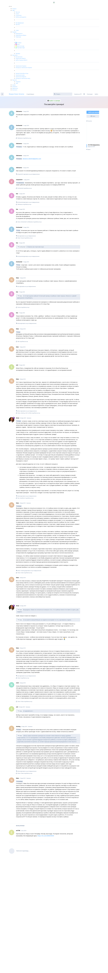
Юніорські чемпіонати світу (23, 78)
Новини (14, 8)
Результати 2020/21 (21, 58)
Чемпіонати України (21, 66)
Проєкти (14, 80)
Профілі (14, 32)
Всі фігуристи (19, 33)
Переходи (18, 37)
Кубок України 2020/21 (21, 60)
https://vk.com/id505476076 (46, 836)
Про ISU (18, 24)
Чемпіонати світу (20, 75)
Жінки (18, 44)
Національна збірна (21, 35)
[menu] (9, 6)
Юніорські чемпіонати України (24, 67)
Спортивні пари (20, 47)
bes (19, 230)
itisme (20, 147)
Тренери (18, 53)
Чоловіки (18, 42)
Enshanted (22, 247)
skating (20, 781)
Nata (20, 296)
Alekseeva (21, 183)
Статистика (18, 15)
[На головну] (2, 94)
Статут (17, 13)
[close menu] (11, 6)
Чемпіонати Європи (21, 76)
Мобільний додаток (21, 17)
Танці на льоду (20, 46)
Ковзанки (14, 86)
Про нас (18, 12)
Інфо (13, 10)
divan (19, 506)
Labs (17, 83)
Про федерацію (20, 23)
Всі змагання (19, 57)
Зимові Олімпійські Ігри (22, 73)
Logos (17, 30)
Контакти (14, 90)
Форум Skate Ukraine (16, 94)
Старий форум (30, 94)
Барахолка (15, 88)
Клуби (14, 85)
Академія (18, 81)
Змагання (14, 55)
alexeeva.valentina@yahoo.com (32, 159)
